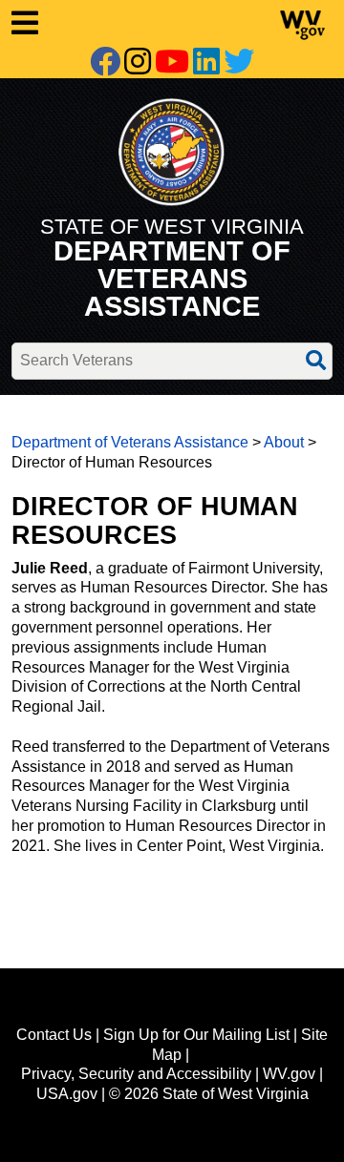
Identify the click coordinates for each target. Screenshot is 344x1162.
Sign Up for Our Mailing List (196, 1035)
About (284, 442)
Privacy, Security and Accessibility (136, 1074)
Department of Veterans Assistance (129, 442)
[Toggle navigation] (103, 23)
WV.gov (289, 1074)
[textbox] (172, 361)
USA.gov (66, 1094)
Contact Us (54, 1035)
